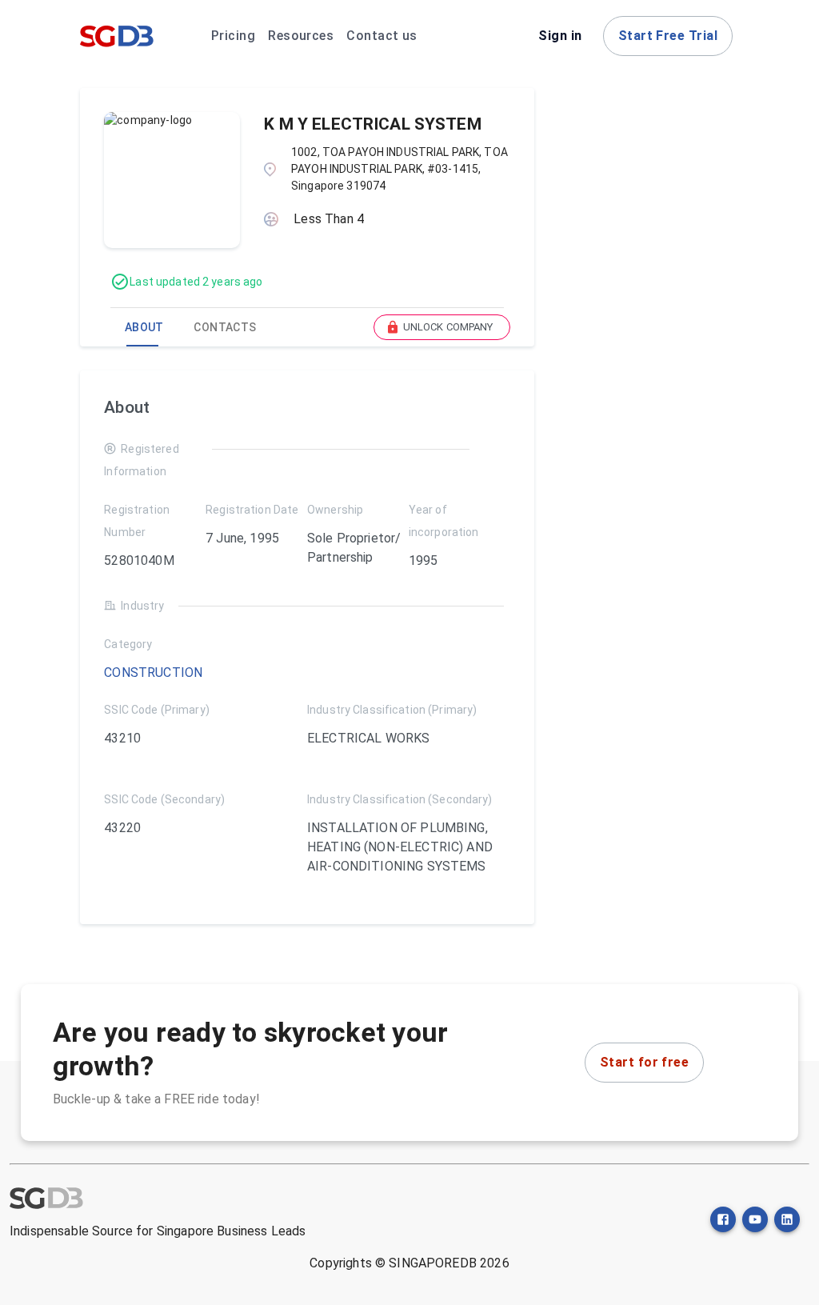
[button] (442, 327)
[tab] (144, 327)
